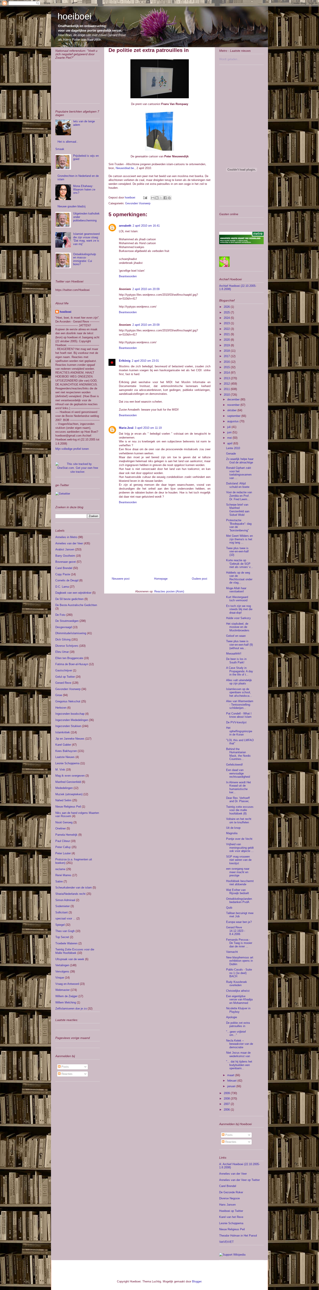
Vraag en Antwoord (67, 983)
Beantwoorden (128, 276)
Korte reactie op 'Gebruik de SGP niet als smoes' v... (239, 564)
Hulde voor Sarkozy (238, 618)
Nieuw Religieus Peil (68, 806)
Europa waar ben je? (239, 922)
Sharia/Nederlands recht (70, 893)
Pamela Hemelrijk (66, 834)
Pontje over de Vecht (239, 838)
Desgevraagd (63, 627)
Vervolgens (62, 971)
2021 (227, 334)
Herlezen (60, 707)
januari (231, 1086)
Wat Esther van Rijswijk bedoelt (237, 891)
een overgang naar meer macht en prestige (237, 872)
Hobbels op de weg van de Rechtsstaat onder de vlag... (239, 577)
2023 (227, 323)
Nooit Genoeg (63, 822)
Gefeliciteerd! (234, 764)
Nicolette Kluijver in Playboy (238, 1010)
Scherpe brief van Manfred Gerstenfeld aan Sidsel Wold (237, 509)
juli (229, 427)
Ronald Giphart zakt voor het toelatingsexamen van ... (239, 473)
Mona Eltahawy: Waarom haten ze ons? (84, 189)
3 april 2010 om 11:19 (148, 427)
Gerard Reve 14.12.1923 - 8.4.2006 (235, 931)
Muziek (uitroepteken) (68, 794)
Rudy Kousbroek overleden (236, 983)
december (233, 399)
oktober (232, 410)
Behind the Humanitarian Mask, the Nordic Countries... (238, 754)
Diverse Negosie (229, 1198)
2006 (227, 1109)
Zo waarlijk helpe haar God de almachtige (239, 460)
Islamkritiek (62, 732)
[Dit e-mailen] (153, 198)
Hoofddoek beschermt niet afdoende (240, 882)
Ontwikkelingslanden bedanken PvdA (239, 900)
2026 (227, 306)
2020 (227, 339)
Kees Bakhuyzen (66, 751)
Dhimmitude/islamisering (70, 633)
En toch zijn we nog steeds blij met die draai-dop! (239, 609)
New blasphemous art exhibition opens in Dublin (239, 961)
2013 (227, 378)
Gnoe (58, 695)
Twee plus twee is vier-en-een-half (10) (237, 551)
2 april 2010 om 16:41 (146, 225)
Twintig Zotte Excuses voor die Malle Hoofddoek (74, 951)
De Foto (60, 614)
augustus (233, 421)
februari (232, 1080)
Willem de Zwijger (66, 996)
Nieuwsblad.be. (125, 168)
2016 (227, 361)
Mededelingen (64, 788)
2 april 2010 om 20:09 (146, 289)
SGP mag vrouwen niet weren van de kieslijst (239, 860)
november (233, 404)
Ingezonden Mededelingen (71, 720)
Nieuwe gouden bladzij (72, 206)
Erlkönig (124, 360)
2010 (227, 394)
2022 (227, 329)
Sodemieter (62, 906)
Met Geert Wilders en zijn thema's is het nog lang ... (239, 539)
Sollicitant (61, 912)
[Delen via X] (161, 198)
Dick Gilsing (63, 639)
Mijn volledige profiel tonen (72, 448)
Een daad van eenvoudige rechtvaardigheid (238, 773)
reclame (60, 869)
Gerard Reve (63, 682)
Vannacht (232, 951)
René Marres (63, 875)
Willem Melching (65, 1002)
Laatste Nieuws (65, 757)
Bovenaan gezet (65, 561)
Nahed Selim (63, 800)
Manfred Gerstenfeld (68, 782)
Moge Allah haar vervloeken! (236, 590)
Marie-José (126, 427)
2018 (227, 350)
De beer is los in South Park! (236, 660)
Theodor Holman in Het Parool (238, 1235)
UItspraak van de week (69, 959)
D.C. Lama (62, 586)
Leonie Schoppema (67, 763)
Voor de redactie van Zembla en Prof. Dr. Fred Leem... (239, 496)
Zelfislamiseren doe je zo (71, 1008)
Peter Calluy (63, 847)
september (234, 416)
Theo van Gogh (65, 931)
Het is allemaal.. (68, 141)
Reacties (66, 1074)
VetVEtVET (226, 1241)
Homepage (161, 578)
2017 (227, 356)
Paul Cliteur (62, 841)
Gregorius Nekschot (67, 701)
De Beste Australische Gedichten (76, 605)
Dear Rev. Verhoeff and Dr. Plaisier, (238, 799)
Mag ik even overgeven (70, 775)
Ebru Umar (62, 651)
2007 (227, 1104)
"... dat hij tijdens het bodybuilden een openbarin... (239, 1065)
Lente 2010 (233, 448)
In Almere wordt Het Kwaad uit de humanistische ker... (238, 787)
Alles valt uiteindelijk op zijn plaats (239, 682)
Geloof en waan (236, 635)
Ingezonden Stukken (68, 726)
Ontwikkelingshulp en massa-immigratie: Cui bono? (84, 259)
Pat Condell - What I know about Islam (239, 715)
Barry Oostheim (65, 555)
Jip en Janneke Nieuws (69, 738)
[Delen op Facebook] (165, 198)
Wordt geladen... (229, 59)
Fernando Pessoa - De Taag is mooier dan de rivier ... (239, 943)
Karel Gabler (63, 744)
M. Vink (60, 769)
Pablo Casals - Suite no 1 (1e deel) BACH (239, 973)
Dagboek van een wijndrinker (73, 592)
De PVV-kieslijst (236, 722)
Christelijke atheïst (238, 990)
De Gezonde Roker (231, 1192)
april (230, 443)
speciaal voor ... (65, 918)
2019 (227, 345)
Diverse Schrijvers (66, 645)
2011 (227, 389)
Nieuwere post (121, 578)
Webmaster (62, 990)
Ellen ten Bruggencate (69, 658)
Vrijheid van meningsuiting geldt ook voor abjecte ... (240, 848)
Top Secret (62, 937)
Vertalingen (62, 965)
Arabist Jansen (64, 549)
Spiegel (60, 924)
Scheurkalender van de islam (73, 887)
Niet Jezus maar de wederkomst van (238, 1054)
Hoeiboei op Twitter (231, 1211)
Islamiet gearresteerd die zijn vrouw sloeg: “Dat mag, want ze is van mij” (86, 239)
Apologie (231, 1017)
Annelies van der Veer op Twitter (239, 1180)
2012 (227, 383)
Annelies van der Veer (69, 543)
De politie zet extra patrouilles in (238, 1024)
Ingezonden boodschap (69, 713)
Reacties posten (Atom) (169, 591)
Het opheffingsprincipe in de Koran (239, 731)
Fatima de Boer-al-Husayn (71, 664)
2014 (227, 372)
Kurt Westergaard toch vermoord (237, 598)
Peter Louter (63, 853)
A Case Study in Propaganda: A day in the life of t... (239, 671)
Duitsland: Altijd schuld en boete (237, 485)
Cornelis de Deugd (66, 580)
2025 (227, 312)
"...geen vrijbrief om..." (236, 1033)
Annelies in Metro (66, 537)
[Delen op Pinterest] (169, 198)
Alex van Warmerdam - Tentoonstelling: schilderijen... (239, 705)
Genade (231, 453)
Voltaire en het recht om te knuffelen (238, 820)
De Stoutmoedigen (67, 620)
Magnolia (231, 833)
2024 (227, 317)
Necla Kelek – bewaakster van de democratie (239, 1044)
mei (230, 437)
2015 (227, 367)
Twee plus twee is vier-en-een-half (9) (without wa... (239, 645)
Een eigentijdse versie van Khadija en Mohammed (239, 1000)
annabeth (125, 225)
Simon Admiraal (65, 900)
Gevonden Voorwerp (137, 203)
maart (231, 1075)
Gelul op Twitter (65, 676)
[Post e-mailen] (145, 197)
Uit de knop (233, 827)
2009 (227, 1093)
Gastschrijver (63, 670)
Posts (65, 1066)
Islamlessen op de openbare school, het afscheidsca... (239, 692)
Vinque (59, 977)
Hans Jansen (227, 1204)
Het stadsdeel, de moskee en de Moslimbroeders (237, 627)
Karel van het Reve (231, 1217)
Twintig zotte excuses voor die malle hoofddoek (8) (239, 810)
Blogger (196, 1281)
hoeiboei (74, 16)
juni (229, 432)
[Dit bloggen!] (157, 198)
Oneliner (60, 828)
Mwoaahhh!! (233, 653)
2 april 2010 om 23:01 (145, 360)
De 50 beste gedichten (69, 599)
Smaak (59, 149)
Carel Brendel (63, 568)
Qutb (229, 907)
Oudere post (199, 578)
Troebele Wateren (66, 943)
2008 (227, 1098)
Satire (59, 881)
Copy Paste (62, 574)
